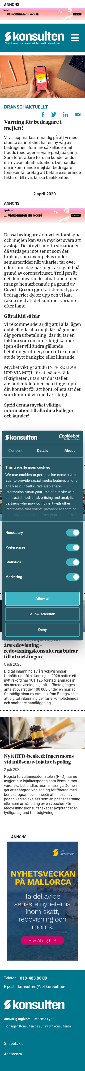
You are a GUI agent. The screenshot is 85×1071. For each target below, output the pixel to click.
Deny (42, 630)
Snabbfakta (14, 1043)
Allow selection (42, 614)
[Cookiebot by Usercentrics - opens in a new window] (60, 437)
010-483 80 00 (33, 978)
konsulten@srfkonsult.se (41, 986)
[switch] (73, 547)
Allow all (42, 598)
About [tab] (69, 450)
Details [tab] (42, 450)
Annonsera (13, 1054)
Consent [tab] (15, 450)
